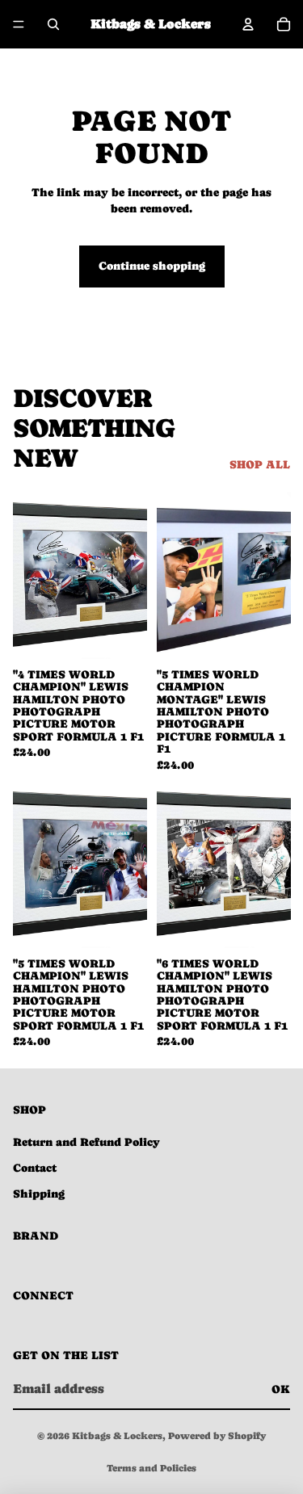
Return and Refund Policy (86, 1141)
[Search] (53, 24)
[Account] (248, 24)
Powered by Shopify (217, 1436)
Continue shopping (152, 265)
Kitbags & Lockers (117, 1436)
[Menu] (18, 24)
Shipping (39, 1193)
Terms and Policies (151, 1468)
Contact (35, 1167)
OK (280, 1389)
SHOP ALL (259, 464)
